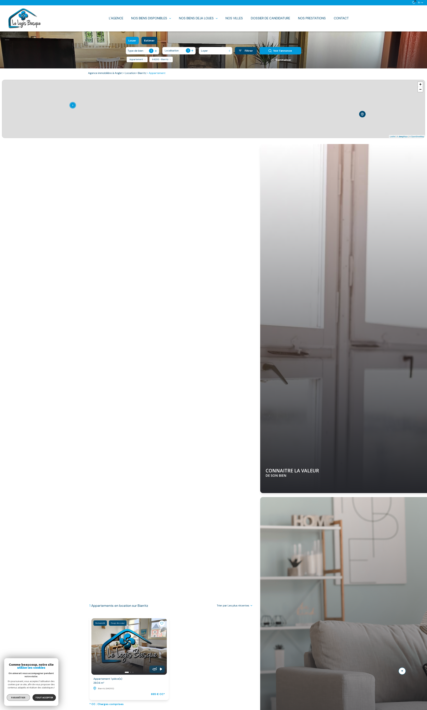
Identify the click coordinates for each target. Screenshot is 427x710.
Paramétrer (18, 697)
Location (130, 73)
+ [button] (420, 84)
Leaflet (392, 136)
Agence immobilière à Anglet (105, 73)
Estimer (149, 40)
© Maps (402, 136)
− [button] (420, 89)
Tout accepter (44, 697)
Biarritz (142, 73)
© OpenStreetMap (416, 136)
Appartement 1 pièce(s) (107, 680)
